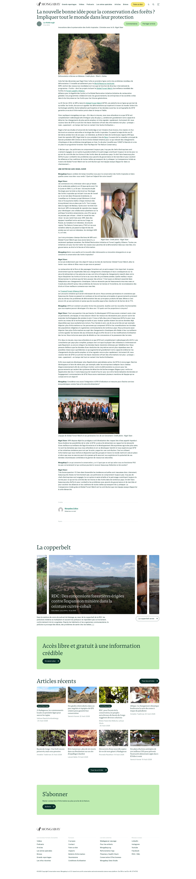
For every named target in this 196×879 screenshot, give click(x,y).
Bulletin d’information (76, 854)
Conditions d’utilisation (77, 861)
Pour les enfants (106, 844)
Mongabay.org (105, 848)
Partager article (149, 24)
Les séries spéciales (104, 4)
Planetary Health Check (109, 854)
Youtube (135, 848)
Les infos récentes (44, 861)
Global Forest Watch (104, 88)
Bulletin (48, 807)
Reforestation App (107, 851)
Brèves (125, 4)
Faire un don (138, 4)
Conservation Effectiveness (110, 857)
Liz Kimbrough (49, 23)
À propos (71, 841)
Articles (118, 4)
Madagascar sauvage (108, 841)
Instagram (136, 844)
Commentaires (131, 24)
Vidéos (81, 4)
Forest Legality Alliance (75, 91)
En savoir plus (50, 661)
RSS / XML (136, 854)
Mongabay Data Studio (109, 861)
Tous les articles (148, 681)
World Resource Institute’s (104, 84)
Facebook (135, 851)
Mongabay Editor (71, 509)
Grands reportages (69, 4)
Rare (106, 137)
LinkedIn (135, 841)
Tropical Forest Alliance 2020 (71, 291)
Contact (71, 844)
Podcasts (90, 4)
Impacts (71, 851)
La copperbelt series (146, 619)
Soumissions (73, 857)
